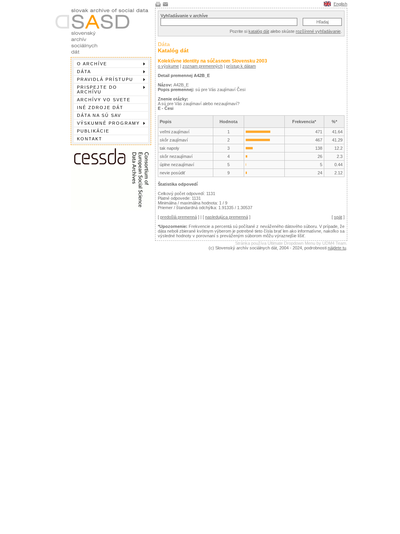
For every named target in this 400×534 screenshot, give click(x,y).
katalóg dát (258, 31)
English (340, 4)
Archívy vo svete (103, 99)
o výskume (168, 66)
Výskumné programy (108, 123)
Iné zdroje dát (100, 107)
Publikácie (93, 131)
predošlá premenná (178, 217)
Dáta (84, 71)
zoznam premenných (202, 66)
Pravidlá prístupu (105, 79)
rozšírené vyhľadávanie (318, 31)
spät (338, 217)
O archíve (92, 63)
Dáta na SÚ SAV (99, 115)
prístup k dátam (241, 66)
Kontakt (89, 138)
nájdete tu (337, 247)
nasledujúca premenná (226, 217)
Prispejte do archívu (97, 89)
